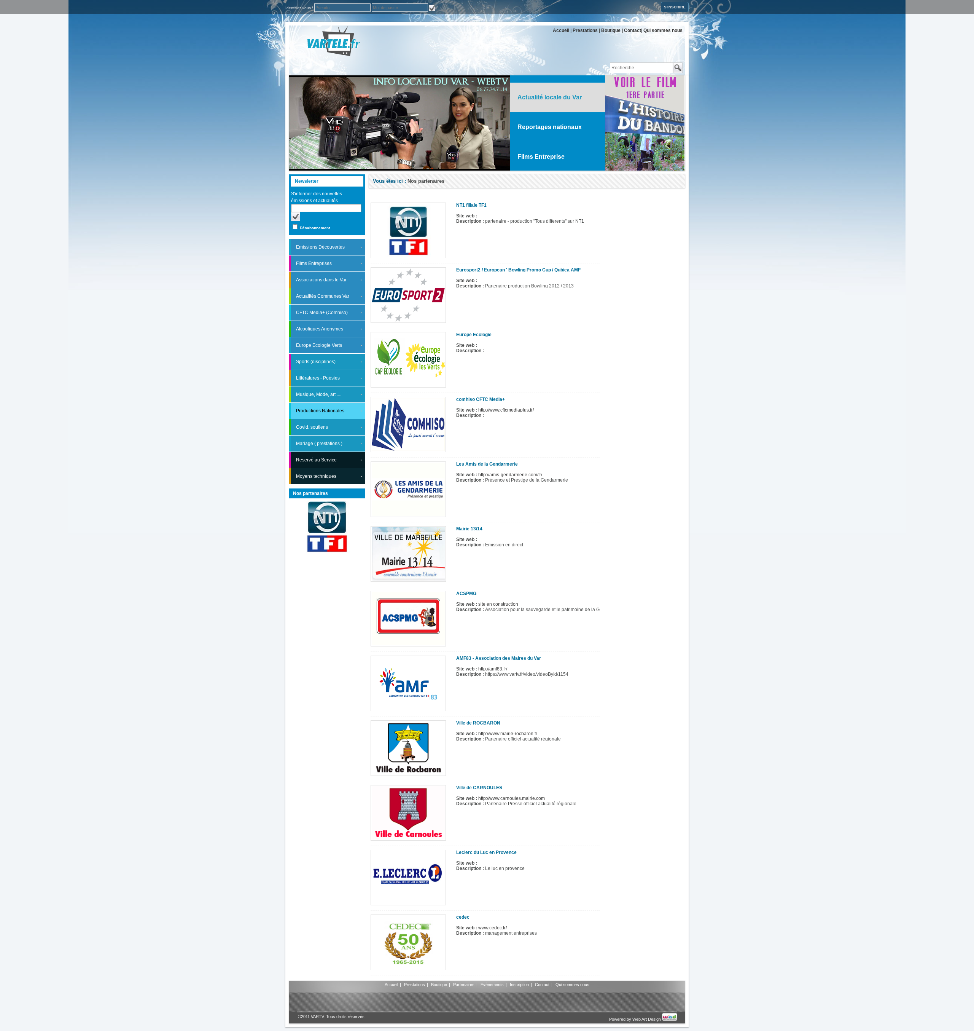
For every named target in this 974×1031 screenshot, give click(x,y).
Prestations (585, 30)
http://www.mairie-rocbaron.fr (507, 733)
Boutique (611, 30)
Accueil (561, 30)
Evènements (492, 984)
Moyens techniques (316, 476)
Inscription (519, 984)
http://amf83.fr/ (492, 669)
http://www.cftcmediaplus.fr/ (506, 410)
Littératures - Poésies (318, 378)
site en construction (498, 604)
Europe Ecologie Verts (319, 345)
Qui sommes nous (663, 30)
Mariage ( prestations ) (319, 443)
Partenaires (463, 984)
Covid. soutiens (312, 427)
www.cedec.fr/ (492, 927)
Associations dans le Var (321, 279)
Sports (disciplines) (316, 361)
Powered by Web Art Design (635, 1019)
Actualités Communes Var (322, 296)
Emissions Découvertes (320, 247)
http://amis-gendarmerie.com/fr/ (510, 474)
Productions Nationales (320, 410)
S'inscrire (675, 7)
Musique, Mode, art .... (318, 394)
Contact (632, 30)
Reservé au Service (316, 460)
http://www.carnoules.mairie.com (511, 798)
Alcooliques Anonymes (319, 329)
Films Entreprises (314, 263)
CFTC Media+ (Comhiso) (322, 312)
